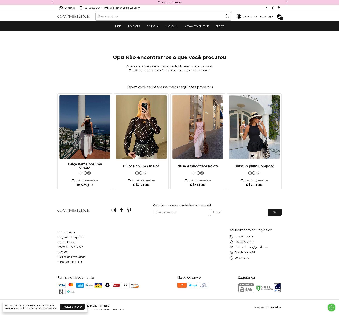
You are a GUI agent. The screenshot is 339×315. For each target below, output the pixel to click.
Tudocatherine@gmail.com (124, 7)
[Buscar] (227, 16)
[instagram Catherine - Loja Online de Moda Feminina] (267, 8)
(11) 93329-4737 (243, 236)
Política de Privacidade (71, 256)
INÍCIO (118, 26)
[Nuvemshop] (268, 307)
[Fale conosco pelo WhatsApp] (331, 307)
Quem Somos (66, 232)
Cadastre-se (250, 16)
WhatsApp (70, 7)
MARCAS (170, 26)
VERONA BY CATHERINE (197, 26)
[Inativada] (277, 288)
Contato (62, 252)
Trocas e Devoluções (70, 247)
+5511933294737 (92, 7)
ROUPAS (151, 26)
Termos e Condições (69, 261)
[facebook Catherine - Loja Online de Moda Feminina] (273, 8)
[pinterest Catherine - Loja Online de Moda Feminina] (279, 8)
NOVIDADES (134, 26)
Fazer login (266, 16)
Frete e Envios (66, 242)
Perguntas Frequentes (71, 237)
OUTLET (220, 26)
